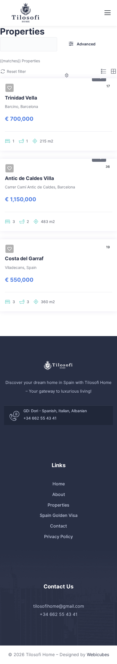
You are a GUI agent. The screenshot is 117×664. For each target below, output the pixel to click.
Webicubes (98, 654)
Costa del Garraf (24, 258)
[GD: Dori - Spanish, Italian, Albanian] (14, 416)
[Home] (58, 365)
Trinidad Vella (21, 98)
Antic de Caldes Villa (29, 178)
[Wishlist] (9, 88)
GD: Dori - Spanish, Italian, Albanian (55, 410)
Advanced (86, 44)
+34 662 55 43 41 (40, 418)
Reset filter (16, 71)
